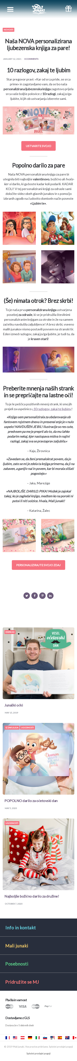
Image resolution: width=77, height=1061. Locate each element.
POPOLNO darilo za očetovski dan (31, 800)
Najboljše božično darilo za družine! (31, 896)
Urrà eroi (37, 1037)
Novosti (8, 30)
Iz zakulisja (12, 727)
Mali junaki (45, 1037)
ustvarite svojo (38, 146)
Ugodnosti (27, 727)
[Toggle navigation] (10, 9)
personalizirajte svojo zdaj (38, 565)
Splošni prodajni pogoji (38, 1053)
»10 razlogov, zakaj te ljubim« (51, 409)
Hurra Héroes (52, 1037)
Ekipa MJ (10, 632)
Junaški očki (13, 705)
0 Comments (31, 59)
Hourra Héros (7, 1037)
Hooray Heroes (15, 1037)
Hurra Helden (22, 1037)
